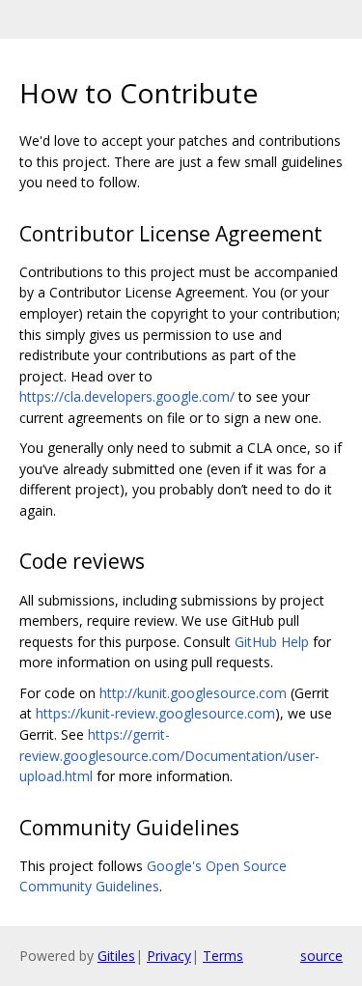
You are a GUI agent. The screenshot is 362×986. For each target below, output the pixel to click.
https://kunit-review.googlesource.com (155, 713)
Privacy (169, 955)
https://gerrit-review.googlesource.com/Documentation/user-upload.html (169, 755)
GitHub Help (272, 642)
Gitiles (116, 955)
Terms (223, 955)
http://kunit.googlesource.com (193, 693)
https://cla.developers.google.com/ (127, 396)
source (321, 955)
